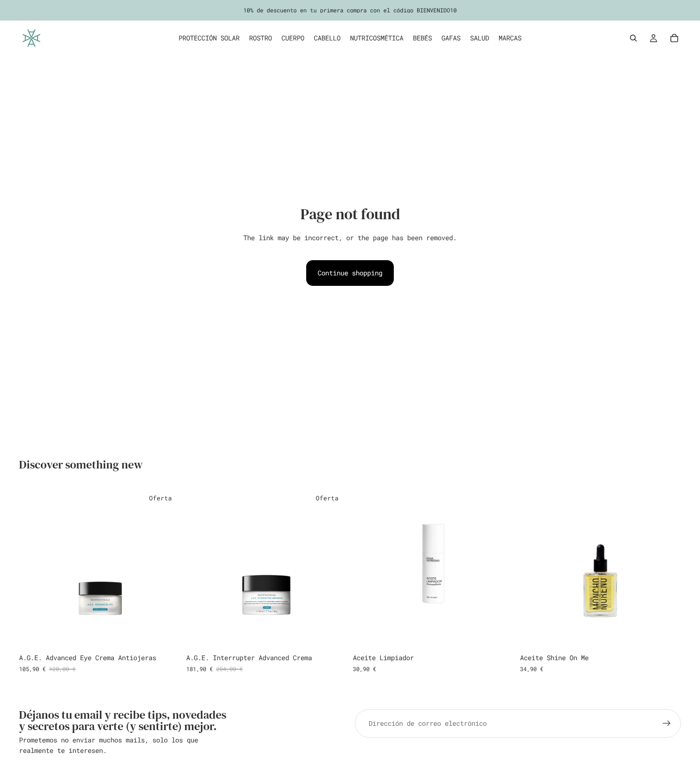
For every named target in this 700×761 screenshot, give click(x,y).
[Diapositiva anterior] (534, 568)
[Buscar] (633, 38)
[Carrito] (674, 38)
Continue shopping (350, 272)
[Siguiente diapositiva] (666, 568)
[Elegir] (666, 634)
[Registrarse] (667, 723)
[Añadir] (165, 634)
